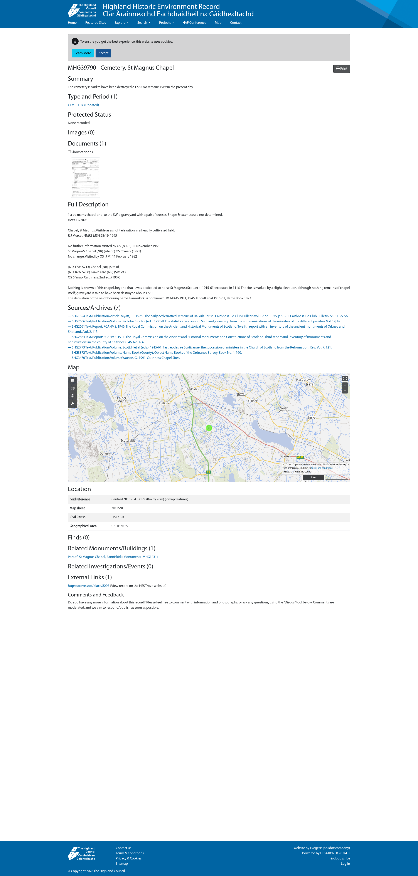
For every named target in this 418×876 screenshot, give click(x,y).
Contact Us (123, 848)
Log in (345, 864)
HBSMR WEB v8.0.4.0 (335, 853)
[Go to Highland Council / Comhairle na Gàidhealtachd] (82, 9)
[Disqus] (209, 672)
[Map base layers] (72, 389)
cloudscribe (341, 858)
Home (72, 23)
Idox (331, 848)
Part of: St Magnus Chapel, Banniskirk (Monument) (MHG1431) (113, 557)
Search (142, 23)
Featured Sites (95, 23)
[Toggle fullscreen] (345, 378)
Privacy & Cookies (129, 858)
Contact (235, 23)
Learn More (82, 53)
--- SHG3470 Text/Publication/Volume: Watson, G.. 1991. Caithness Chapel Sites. (124, 358)
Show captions (82, 152)
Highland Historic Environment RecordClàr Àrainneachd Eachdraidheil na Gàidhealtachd (178, 10)
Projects (165, 23)
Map (218, 23)
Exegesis (316, 848)
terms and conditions (321, 468)
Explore (120, 23)
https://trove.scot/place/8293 (88, 586)
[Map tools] (72, 404)
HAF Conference (194, 23)
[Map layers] (72, 381)
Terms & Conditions (130, 853)
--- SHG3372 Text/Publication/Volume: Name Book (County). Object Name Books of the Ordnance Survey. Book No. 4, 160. (155, 353)
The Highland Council (109, 871)
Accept (103, 53)
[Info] (72, 396)
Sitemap (122, 864)
